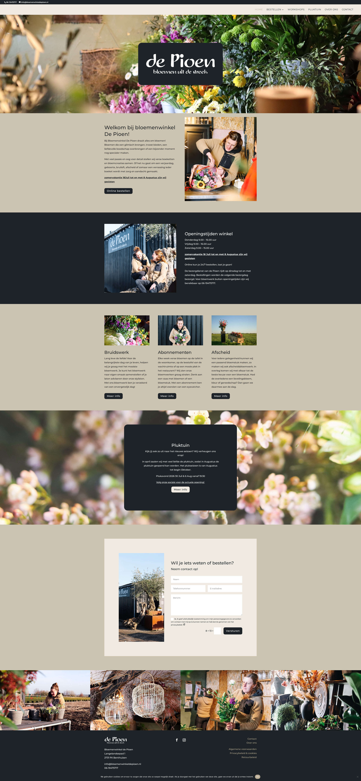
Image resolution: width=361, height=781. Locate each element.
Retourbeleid (249, 757)
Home (259, 10)
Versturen (233, 630)
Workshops (296, 10)
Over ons (331, 10)
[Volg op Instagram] (184, 740)
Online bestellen (118, 190)
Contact (347, 10)
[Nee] (357, 776)
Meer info (113, 396)
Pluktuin (314, 10)
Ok (257, 777)
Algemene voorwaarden (243, 749)
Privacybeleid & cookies (243, 753)
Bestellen (274, 10)
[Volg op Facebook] (177, 740)
